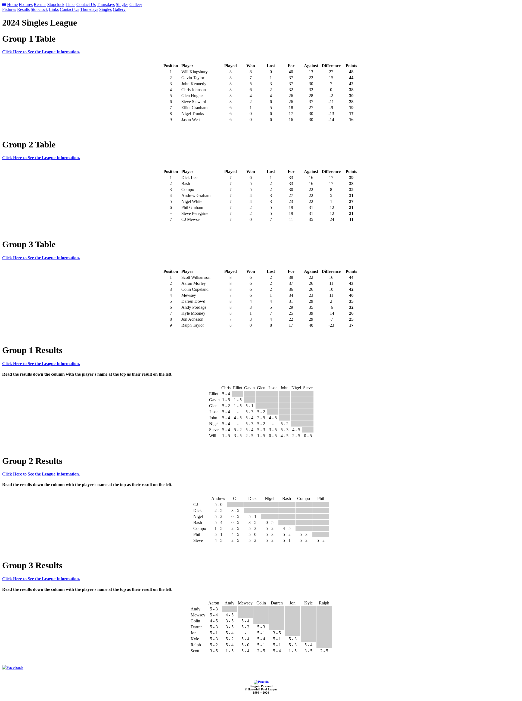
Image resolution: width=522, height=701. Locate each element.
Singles (122, 4)
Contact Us (86, 4)
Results (40, 4)
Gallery (135, 4)
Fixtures (26, 4)
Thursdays (106, 4)
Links (70, 4)
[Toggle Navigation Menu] (4, 4)
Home (12, 4)
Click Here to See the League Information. (41, 52)
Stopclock (55, 4)
